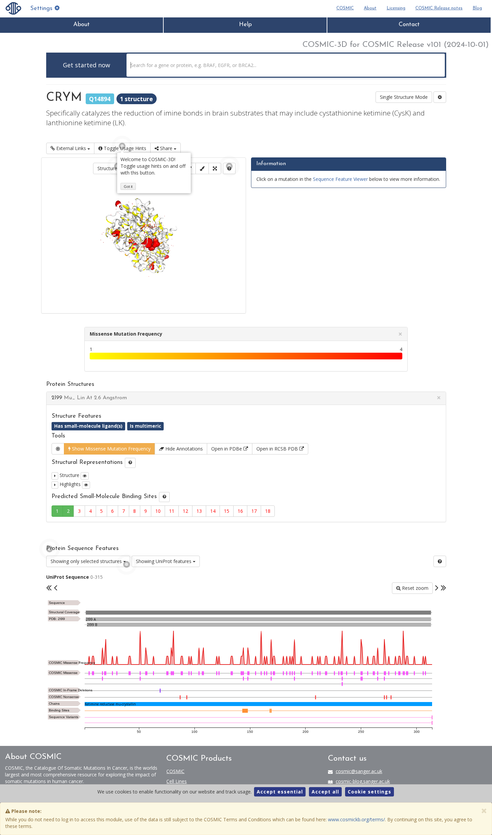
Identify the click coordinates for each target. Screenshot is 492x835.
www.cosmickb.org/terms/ (356, 819)
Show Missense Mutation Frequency (111, 448)
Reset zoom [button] (414, 588)
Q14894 (99, 98)
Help (245, 25)
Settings (42, 9)
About (370, 8)
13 (199, 511)
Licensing (396, 8)
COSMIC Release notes (439, 8)
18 (267, 511)
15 (226, 511)
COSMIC (345, 8)
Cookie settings (369, 791)
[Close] (484, 810)
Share (166, 148)
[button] (55, 476)
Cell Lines (176, 781)
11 (171, 511)
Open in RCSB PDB (277, 448)
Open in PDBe (227, 448)
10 (158, 511)
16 (240, 511)
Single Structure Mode (404, 97)
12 (185, 511)
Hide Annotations (183, 448)
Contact (409, 25)
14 (213, 511)
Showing (86, 561)
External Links (71, 148)
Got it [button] (128, 187)
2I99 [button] (89, 398)
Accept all (325, 791)
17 (254, 511)
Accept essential (280, 791)
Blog (477, 8)
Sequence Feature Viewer (340, 179)
